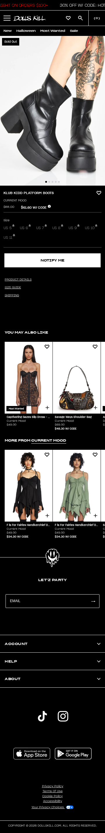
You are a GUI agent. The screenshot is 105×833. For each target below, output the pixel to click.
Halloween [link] (26, 31)
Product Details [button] (18, 279)
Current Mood (15, 200)
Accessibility (52, 801)
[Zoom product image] (52, 111)
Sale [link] (74, 31)
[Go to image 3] (52, 182)
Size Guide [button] (13, 287)
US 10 (89, 228)
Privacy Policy (52, 786)
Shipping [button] (12, 295)
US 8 (56, 228)
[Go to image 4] (56, 182)
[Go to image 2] (49, 182)
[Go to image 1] (46, 182)
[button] (7, 18)
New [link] (8, 31)
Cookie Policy (52, 796)
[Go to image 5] (59, 182)
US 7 (40, 228)
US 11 (8, 237)
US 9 (73, 228)
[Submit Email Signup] (93, 601)
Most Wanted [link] (52, 31)
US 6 (24, 228)
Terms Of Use (53, 791)
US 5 (8, 228)
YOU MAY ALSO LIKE (26, 332)
